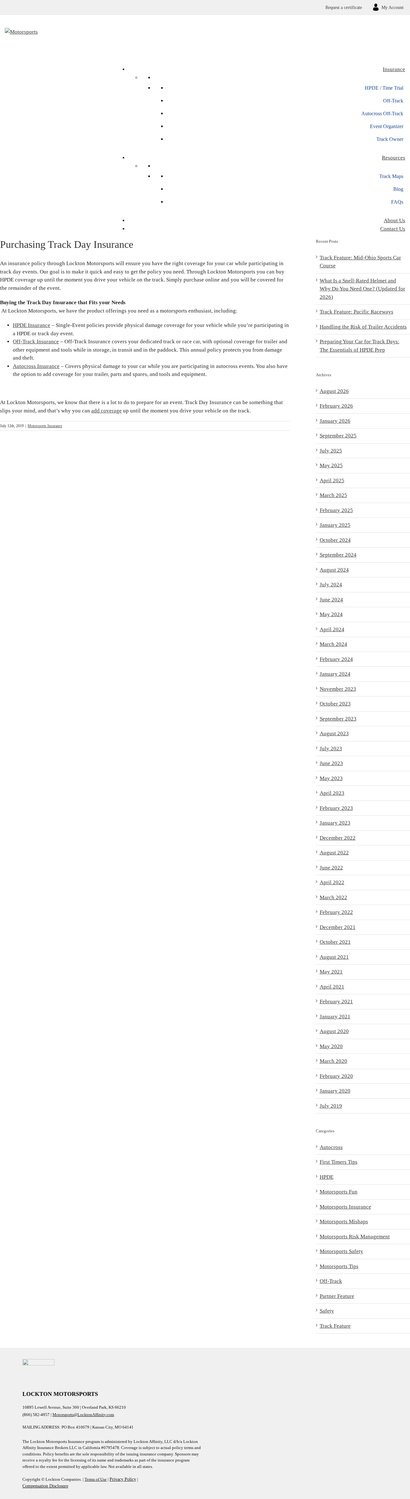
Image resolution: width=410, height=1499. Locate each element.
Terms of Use (96, 1479)
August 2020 (334, 1031)
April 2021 (332, 987)
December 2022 (338, 838)
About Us (394, 220)
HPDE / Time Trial (384, 88)
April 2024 (332, 629)
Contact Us (392, 229)
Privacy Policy (123, 1479)
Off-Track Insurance (36, 341)
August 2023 (334, 733)
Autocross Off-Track (382, 113)
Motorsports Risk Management (355, 1237)
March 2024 (333, 644)
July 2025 (331, 451)
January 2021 (335, 1017)
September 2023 (338, 719)
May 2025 (331, 465)
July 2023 (331, 748)
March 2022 (333, 897)
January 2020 (335, 1091)
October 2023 (335, 704)
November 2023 (338, 689)
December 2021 (338, 927)
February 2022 (336, 912)
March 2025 (333, 495)
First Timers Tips (338, 1162)
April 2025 (332, 480)
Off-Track (393, 100)
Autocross (331, 1147)
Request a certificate (343, 7)
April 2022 (332, 882)
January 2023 (335, 823)
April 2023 (332, 793)
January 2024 (335, 674)
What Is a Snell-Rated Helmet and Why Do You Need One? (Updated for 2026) (362, 289)
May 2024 (331, 614)
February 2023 (336, 808)
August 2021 (334, 957)
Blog (398, 189)
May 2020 (331, 1046)
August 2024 (334, 570)
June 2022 (331, 868)
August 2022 (334, 853)
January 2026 (335, 421)
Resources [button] (393, 158)
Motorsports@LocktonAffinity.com (83, 1414)
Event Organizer (386, 126)
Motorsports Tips (339, 1266)
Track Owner (389, 139)
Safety (327, 1311)
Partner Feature (337, 1296)
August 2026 (334, 391)
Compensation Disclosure (45, 1486)
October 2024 (335, 540)
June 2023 (331, 763)
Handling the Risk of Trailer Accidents (363, 327)
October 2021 (335, 942)
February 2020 (336, 1076)
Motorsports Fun (338, 1192)
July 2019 (331, 1106)
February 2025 (336, 510)
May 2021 (331, 972)
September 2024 (338, 555)
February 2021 (336, 1001)
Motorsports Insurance (45, 426)
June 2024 (331, 600)
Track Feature (335, 1326)
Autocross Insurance (36, 366)
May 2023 (331, 778)
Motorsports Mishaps (344, 1221)
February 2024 (336, 659)
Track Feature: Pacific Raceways (356, 312)
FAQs (397, 202)
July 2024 (331, 585)
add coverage (106, 411)
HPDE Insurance (31, 325)
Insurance (394, 69)
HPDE (326, 1177)
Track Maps (391, 176)
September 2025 (338, 436)
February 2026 (336, 406)
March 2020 (333, 1061)
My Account (392, 7)
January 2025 (335, 525)
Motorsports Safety (341, 1251)
